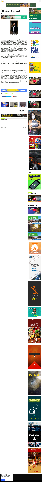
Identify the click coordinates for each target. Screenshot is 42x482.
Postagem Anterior (3, 127)
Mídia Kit (36, 480)
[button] (38, 1)
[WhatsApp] (11, 96)
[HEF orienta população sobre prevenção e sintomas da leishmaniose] (14, 104)
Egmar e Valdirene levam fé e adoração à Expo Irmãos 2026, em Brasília (5, 109)
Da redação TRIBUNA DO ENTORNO (8, 93)
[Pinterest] (13, 96)
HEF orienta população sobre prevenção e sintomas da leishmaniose (13, 109)
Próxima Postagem (24, 127)
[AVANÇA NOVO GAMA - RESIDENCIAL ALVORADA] (35, 14)
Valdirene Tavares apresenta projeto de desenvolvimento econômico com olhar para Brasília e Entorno (23, 109)
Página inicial (2, 9)
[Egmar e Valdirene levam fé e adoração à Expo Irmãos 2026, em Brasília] (5, 104)
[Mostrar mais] (16, 96)
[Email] (15, 96)
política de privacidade (4, 478)
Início (33, 480)
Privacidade (39, 480)
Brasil (5, 9)
